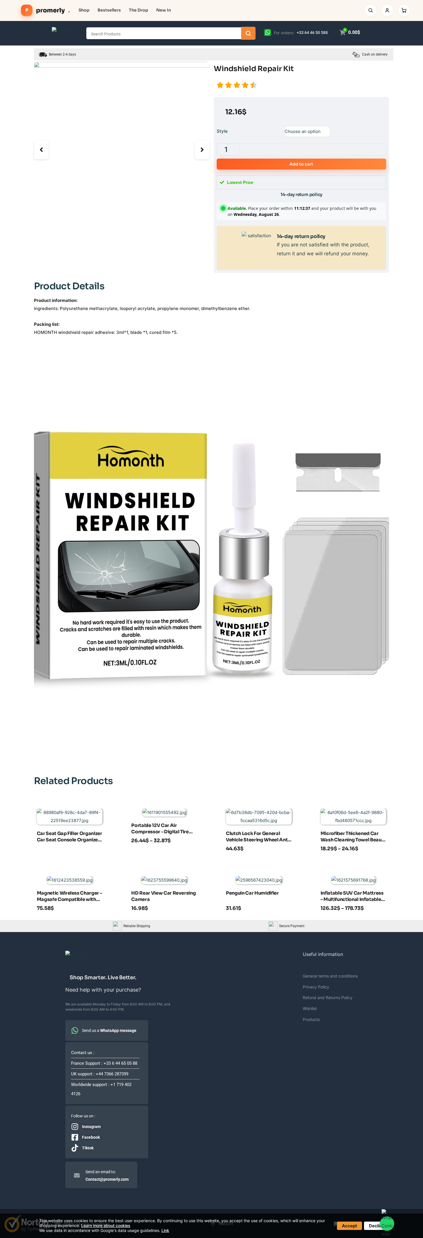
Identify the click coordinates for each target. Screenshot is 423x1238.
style (222, 131)
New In (163, 10)
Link (165, 1230)
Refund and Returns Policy (327, 997)
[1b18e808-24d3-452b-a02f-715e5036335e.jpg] (121, 149)
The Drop (138, 10)
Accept (349, 1226)
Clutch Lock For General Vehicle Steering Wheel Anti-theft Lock (258, 837)
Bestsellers (109, 10)
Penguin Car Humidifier (252, 893)
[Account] (387, 10)
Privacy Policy (316, 986)
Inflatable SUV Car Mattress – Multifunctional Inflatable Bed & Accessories (352, 897)
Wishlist (310, 1008)
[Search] (370, 10)
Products (311, 1019)
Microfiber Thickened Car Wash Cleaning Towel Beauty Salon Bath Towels (353, 837)
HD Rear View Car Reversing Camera (163, 896)
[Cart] (404, 10)
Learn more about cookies (105, 1225)
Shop (84, 10)
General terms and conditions (330, 975)
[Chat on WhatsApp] (267, 32)
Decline (377, 1226)
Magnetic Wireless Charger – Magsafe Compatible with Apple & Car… (69, 897)
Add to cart (301, 164)
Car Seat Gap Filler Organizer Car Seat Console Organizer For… (69, 837)
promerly (47, 10)
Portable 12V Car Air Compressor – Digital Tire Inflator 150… (160, 829)
